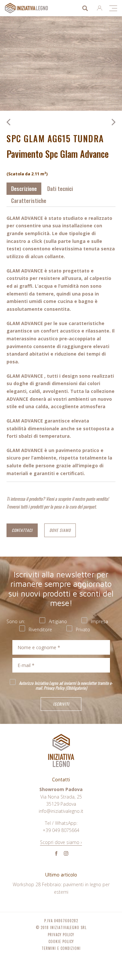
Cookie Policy (61, 941)
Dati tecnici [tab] (60, 188)
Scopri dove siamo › (61, 842)
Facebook (56, 853)
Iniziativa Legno (33, 8)
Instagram (66, 853)
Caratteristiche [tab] (28, 200)
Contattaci (22, 530)
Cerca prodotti (85, 8)
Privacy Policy (54, 688)
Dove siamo (60, 530)
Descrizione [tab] (24, 188)
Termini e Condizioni (61, 948)
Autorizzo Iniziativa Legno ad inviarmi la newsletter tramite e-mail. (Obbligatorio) (65, 685)
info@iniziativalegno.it (61, 811)
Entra (99, 8)
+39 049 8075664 (61, 830)
